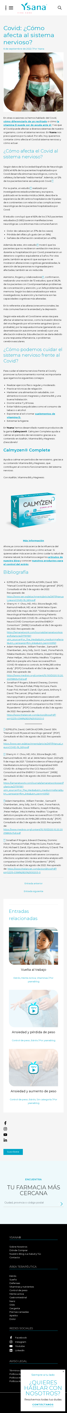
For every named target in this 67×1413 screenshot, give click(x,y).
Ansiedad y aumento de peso (33, 1091)
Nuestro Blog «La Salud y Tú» (25, 1254)
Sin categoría (44, 1099)
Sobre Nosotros (18, 1246)
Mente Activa (28, 978)
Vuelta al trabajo (33, 970)
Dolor (12, 1319)
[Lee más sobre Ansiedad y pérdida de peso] (33, 1008)
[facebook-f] (33, 1123)
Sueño (13, 1279)
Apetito (13, 1315)
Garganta (14, 1308)
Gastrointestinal (18, 1297)
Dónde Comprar (18, 1250)
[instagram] (33, 1129)
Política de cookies (20, 1377)
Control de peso (21, 1040)
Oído (12, 1305)
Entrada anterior (34, 883)
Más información (33, 540)
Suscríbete (13, 1151)
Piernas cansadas (19, 1312)
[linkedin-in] (33, 1140)
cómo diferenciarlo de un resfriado (25, 121)
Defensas (14, 1283)
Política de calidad (19, 1381)
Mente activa (16, 1294)
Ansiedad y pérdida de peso (33, 1032)
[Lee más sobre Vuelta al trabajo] (33, 945)
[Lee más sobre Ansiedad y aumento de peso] (33, 1067)
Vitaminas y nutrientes (21, 1286)
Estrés (17, 978)
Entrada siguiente (33, 891)
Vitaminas (42, 978)
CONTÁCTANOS (43, 1404)
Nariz (12, 1301)
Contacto (14, 1257)
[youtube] (33, 1135)
